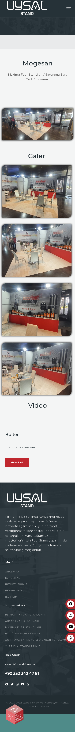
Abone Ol (17, 462)
